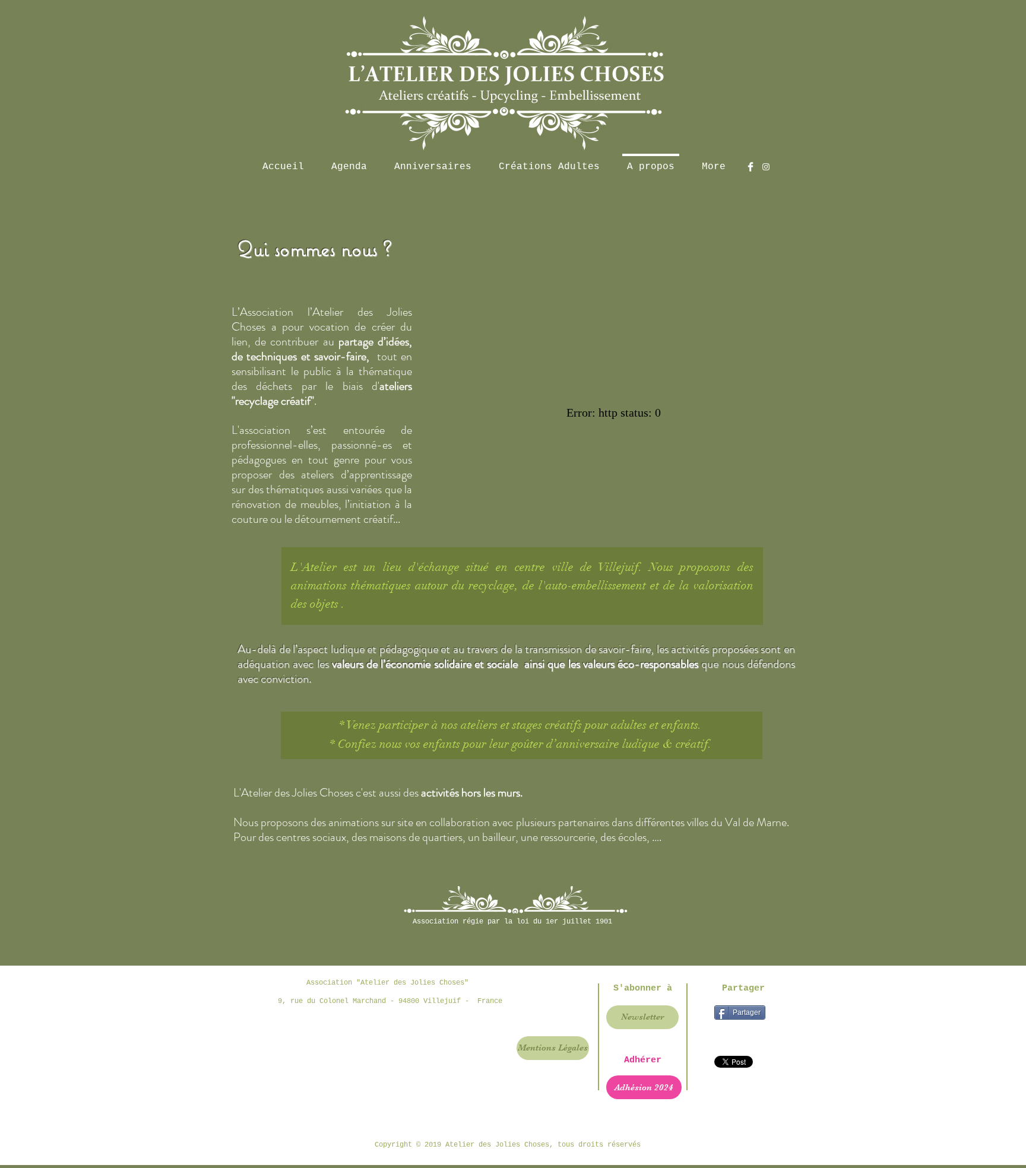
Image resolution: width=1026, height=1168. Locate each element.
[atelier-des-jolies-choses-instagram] (766, 167)
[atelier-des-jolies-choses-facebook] (750, 167)
